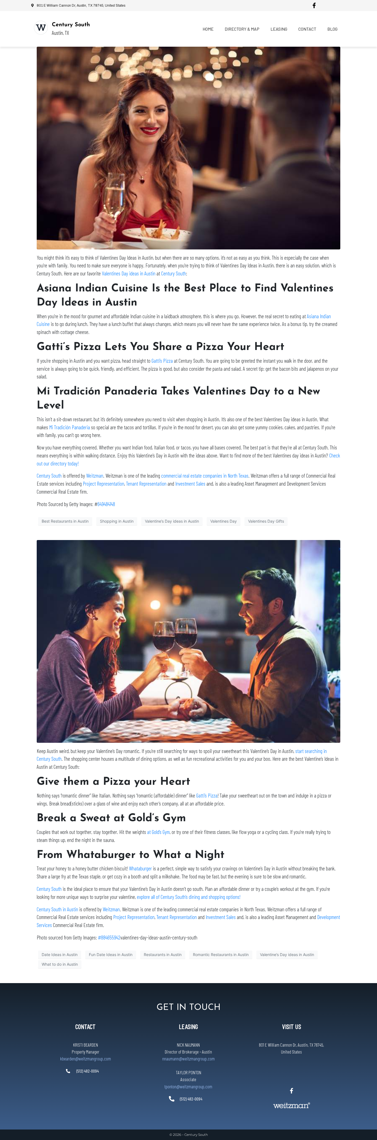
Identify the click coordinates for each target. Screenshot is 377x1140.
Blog (332, 28)
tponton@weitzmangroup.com (188, 1086)
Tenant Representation (146, 483)
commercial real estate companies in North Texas (204, 475)
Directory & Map (242, 28)
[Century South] (41, 28)
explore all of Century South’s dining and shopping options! (188, 897)
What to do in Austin (60, 964)
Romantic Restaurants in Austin (221, 954)
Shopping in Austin (117, 521)
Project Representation (103, 483)
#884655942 (109, 937)
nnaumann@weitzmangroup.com (188, 1058)
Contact (307, 28)
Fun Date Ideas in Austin (110, 954)
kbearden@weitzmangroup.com (85, 1058)
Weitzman (94, 475)
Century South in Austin (57, 909)
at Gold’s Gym (158, 832)
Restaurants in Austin (163, 954)
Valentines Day (223, 521)
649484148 (106, 504)
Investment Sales (190, 483)
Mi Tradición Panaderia (69, 427)
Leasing (278, 28)
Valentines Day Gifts (266, 521)
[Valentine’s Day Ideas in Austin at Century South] (188, 641)
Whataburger (140, 868)
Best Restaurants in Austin (65, 521)
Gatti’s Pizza (162, 360)
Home (208, 28)
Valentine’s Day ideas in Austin (172, 521)
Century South (71, 25)
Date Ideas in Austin (60, 954)
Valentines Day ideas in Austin (128, 273)
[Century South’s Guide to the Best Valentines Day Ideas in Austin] (188, 147)
